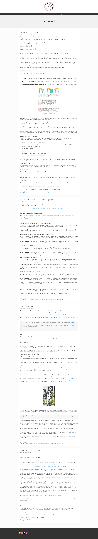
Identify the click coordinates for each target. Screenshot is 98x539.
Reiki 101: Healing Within (29, 32)
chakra (35, 520)
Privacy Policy (48, 536)
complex (21, 279)
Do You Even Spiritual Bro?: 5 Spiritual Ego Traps (37, 200)
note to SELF (49, 520)
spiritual (55, 443)
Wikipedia (51, 407)
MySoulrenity (45, 520)
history (39, 443)
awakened (32, 520)
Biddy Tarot (48, 317)
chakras (60, 48)
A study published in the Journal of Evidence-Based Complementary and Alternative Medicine (55, 81)
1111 (25, 520)
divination (31, 443)
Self (29, 519)
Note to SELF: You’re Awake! (30, 450)
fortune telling (36, 443)
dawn (34, 299)
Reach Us (51, 536)
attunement (59, 126)
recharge (44, 192)
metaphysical (40, 192)
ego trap (37, 299)
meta (37, 192)
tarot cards (59, 443)
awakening (25, 299)
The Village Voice (26, 329)
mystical (47, 443)
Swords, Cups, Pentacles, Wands (70, 378)
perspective (53, 520)
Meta (25, 191)
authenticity (29, 520)
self (49, 299)
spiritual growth (57, 299)
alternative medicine (27, 192)
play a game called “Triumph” (30, 360)
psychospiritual (51, 443)
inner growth (41, 299)
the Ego (28, 204)
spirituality (61, 299)
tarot (29, 333)
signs (60, 520)
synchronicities (63, 520)
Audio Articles (26, 519)
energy (35, 192)
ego (35, 299)
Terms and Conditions (54, 535)
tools (62, 443)
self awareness (50, 192)
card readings (26, 443)
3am (26, 520)
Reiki (46, 192)
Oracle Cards (41, 369)
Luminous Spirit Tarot (66, 317)
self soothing (54, 192)
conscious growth (30, 299)
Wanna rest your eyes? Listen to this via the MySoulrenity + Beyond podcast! (49, 208)
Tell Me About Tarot (27, 306)
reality (56, 520)
